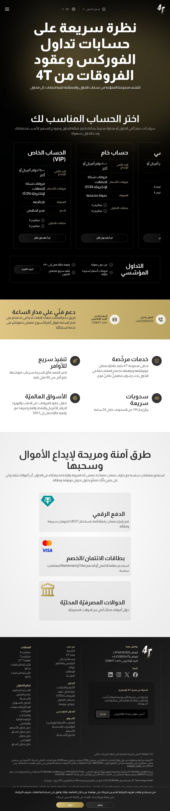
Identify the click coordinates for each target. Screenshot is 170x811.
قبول (70, 805)
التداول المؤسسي (65, 711)
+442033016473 (144, 321)
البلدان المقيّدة (134, 765)
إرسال (103, 714)
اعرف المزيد (27, 269)
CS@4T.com (99, 322)
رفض (100, 805)
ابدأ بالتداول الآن (104, 238)
